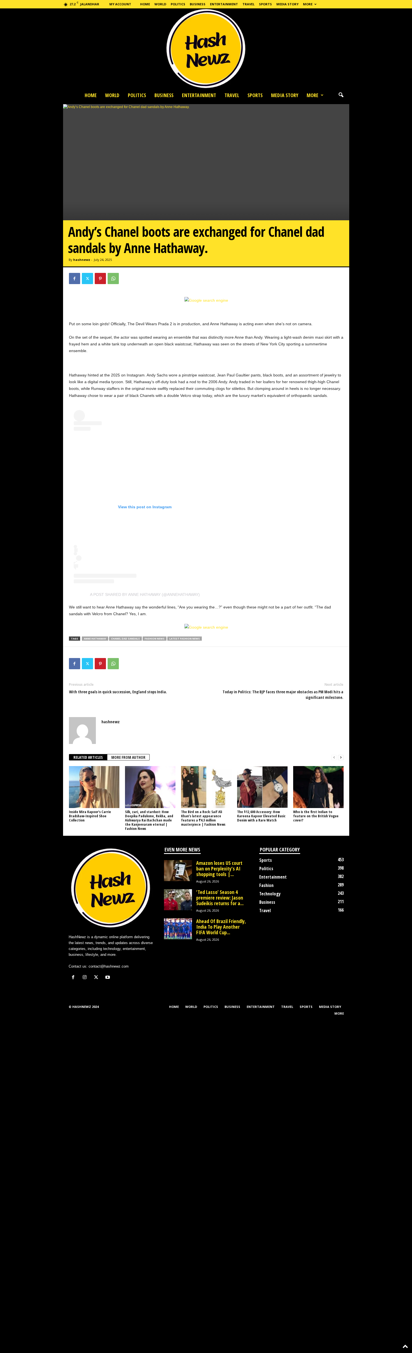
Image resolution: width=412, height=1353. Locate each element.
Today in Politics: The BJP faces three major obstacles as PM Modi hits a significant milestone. (283, 694)
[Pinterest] (100, 278)
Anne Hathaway (95, 638)
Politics (178, 4)
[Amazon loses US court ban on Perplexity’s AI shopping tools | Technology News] (178, 870)
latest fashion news (184, 638)
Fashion (266, 885)
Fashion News (155, 638)
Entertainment (224, 4)
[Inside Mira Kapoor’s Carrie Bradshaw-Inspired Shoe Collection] (94, 787)
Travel (248, 4)
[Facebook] (74, 278)
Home (145, 4)
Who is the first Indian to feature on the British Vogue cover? (316, 816)
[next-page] (341, 757)
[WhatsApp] (113, 278)
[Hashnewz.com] (206, 48)
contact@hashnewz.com (109, 966)
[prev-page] (334, 757)
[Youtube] (108, 978)
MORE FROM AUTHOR (128, 757)
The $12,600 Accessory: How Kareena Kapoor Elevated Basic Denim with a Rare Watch (261, 816)
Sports (265, 4)
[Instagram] (86, 978)
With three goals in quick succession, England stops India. (118, 691)
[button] (341, 95)
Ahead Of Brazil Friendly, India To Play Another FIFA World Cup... (221, 927)
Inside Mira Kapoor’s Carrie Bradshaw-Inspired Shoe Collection (90, 816)
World (160, 4)
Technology (270, 894)
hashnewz (81, 260)
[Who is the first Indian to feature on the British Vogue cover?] (318, 787)
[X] (87, 278)
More (308, 4)
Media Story (287, 4)
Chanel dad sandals (125, 638)
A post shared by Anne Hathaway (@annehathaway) (145, 594)
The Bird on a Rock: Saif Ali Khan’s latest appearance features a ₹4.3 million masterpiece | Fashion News (203, 818)
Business (197, 4)
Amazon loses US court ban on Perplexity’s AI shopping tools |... (219, 868)
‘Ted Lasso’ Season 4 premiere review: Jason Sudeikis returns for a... (220, 898)
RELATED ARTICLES (88, 757)
